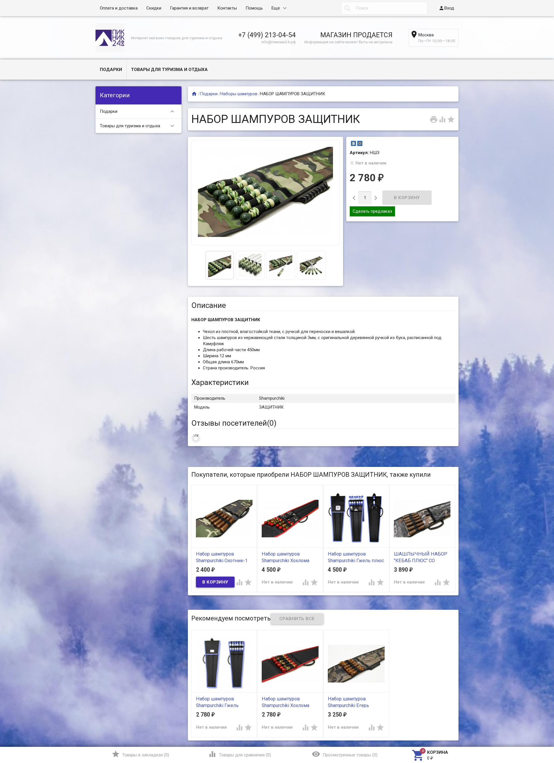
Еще (276, 8)
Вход (446, 8)
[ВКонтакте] (353, 143)
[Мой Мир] (359, 143)
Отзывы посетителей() (233, 423)
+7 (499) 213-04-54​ (267, 35)
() (140, 754)
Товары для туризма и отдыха (169, 69)
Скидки (153, 8)
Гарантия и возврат (189, 8)
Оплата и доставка (119, 8)
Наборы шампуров (238, 93)
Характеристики (220, 382)
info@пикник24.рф (278, 42)
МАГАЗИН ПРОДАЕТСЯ (356, 35)
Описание (208, 305)
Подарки (111, 69)
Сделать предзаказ (372, 211)
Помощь (254, 8)
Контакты (227, 8)
